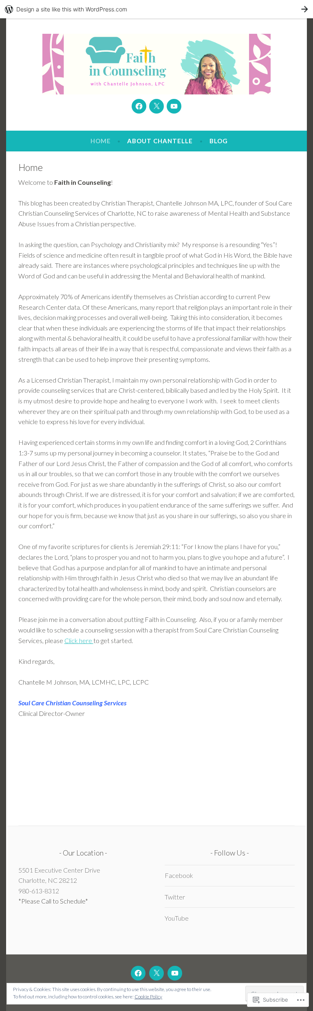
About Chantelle (160, 140)
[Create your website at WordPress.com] (156, 9)
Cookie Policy (148, 996)
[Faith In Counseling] (139, 106)
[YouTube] (174, 106)
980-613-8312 (38, 891)
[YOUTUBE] (175, 973)
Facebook (179, 875)
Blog (218, 140)
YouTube (177, 918)
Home (100, 140)
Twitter (175, 897)
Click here (78, 640)
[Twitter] (156, 106)
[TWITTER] (156, 973)
